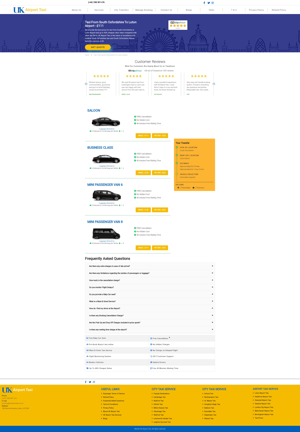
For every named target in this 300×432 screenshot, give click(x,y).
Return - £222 (160, 136)
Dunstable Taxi (209, 411)
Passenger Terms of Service (114, 394)
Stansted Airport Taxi (263, 400)
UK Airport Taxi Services (112, 415)
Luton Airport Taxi (261, 393)
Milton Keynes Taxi (161, 408)
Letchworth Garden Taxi (163, 419)
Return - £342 (160, 248)
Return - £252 (160, 173)
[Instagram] (213, 3)
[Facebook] (205, 3)
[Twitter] (209, 3)
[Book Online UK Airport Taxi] (29, 10)
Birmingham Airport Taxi (264, 414)
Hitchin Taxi (158, 404)
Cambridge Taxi (159, 397)
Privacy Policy (256, 10)
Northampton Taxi (211, 397)
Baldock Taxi (209, 408)
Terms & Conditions (110, 404)
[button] (86, 84)
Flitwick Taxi (208, 419)
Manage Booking (144, 10)
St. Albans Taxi (210, 401)
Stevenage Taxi (159, 411)
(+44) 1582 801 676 (96, 2)
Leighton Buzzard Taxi (162, 422)
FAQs (211, 10)
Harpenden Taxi (210, 415)
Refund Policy (279, 10)
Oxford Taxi (208, 394)
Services (99, 10)
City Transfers (121, 10)
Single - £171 (143, 248)
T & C (234, 10)
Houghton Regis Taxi (212, 404)
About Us (76, 10)
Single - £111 (143, 136)
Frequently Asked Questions (113, 401)
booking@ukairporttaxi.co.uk (12, 403)
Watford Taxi (159, 415)
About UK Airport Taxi (111, 411)
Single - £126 (143, 173)
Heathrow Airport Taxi (263, 397)
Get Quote (98, 47)
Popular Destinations (161, 394)
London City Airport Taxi (264, 407)
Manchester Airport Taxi (264, 411)
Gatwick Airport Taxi (262, 404)
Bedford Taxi (158, 401)
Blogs (189, 10)
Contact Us (166, 10)
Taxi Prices (259, 418)
